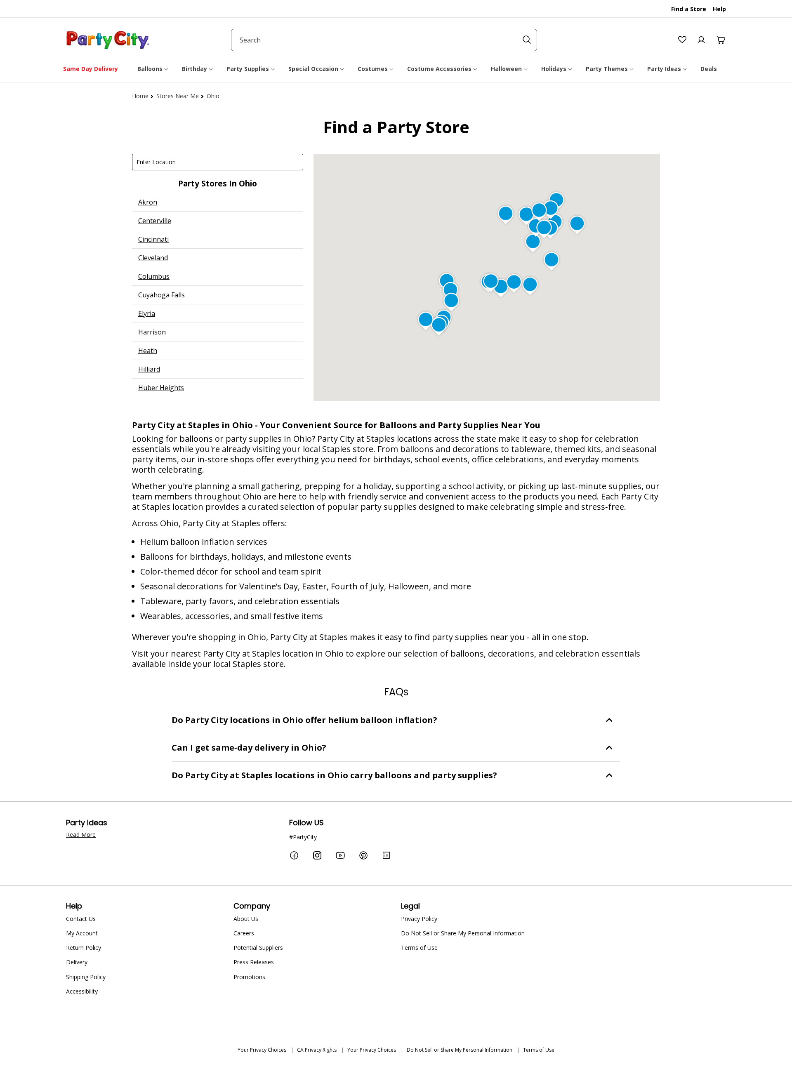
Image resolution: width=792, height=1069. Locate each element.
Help (719, 9)
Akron (147, 202)
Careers (243, 933)
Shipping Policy (86, 977)
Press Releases (253, 962)
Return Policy (83, 947)
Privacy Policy (419, 919)
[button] (153, 69)
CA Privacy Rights (317, 1049)
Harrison (152, 332)
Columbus (154, 276)
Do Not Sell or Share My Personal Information (463, 933)
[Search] (526, 39)
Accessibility (82, 991)
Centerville (154, 220)
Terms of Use (419, 947)
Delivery (76, 962)
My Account (82, 933)
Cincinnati (153, 239)
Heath (147, 350)
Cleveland (153, 257)
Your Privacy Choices (262, 1049)
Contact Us (81, 919)
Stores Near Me (177, 96)
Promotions (249, 977)
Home (140, 96)
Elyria (146, 313)
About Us (245, 919)
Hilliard (149, 369)
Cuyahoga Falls (161, 294)
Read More (81, 834)
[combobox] (384, 40)
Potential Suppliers (258, 947)
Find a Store (688, 9)
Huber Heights (161, 387)
